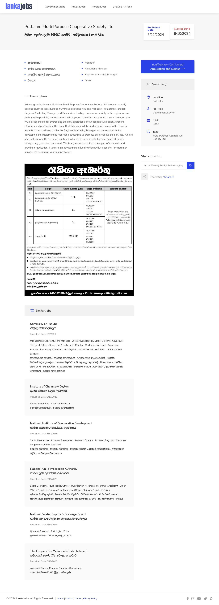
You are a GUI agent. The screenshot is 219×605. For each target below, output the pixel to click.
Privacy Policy (90, 598)
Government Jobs (55, 6)
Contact (69, 598)
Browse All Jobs (122, 6)
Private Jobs (78, 6)
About (60, 598)
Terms (78, 598)
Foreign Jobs (99, 6)
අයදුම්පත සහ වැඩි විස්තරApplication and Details (166, 67)
